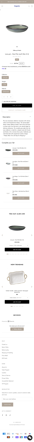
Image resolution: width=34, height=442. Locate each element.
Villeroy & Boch (17, 50)
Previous (2, 2)
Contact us (4, 344)
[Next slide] (31, 235)
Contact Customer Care (17, 110)
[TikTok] (10, 415)
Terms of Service (6, 375)
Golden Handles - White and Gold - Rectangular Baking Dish (17, 291)
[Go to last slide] (2, 235)
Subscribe (7, 404)
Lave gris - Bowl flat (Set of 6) (19, 148)
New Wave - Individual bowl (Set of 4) (20, 191)
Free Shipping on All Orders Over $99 (17, 1)
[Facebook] (2, 415)
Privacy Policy (5, 378)
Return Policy (5, 347)
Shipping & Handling (7, 353)
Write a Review (19, 329)
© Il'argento (17, 422)
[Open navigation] (2, 6)
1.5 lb (4, 84)
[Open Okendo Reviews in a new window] (8, 321)
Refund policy (5, 350)
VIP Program (5, 384)
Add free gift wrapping (10, 101)
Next (32, 2)
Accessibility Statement (8, 381)
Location (4, 373)
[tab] (12, 306)
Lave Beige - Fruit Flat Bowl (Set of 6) (20, 177)
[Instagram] (6, 415)
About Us (4, 367)
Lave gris (5, 77)
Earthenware (6, 91)
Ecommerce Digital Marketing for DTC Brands (17, 424)
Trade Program (5, 370)
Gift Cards (4, 358)
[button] (17, 56)
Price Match (5, 355)
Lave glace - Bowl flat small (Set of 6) (20, 162)
